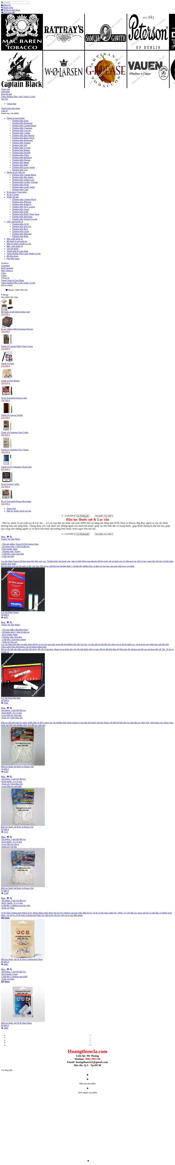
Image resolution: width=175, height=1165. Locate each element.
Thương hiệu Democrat (22, 123)
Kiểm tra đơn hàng (11, 10)
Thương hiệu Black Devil (23, 138)
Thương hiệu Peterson (21, 202)
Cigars (4, 275)
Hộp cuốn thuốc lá (15, 239)
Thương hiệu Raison (21, 150)
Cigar (3, 273)
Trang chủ (5, 89)
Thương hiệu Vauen (20, 209)
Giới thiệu (5, 92)
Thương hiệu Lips (20, 170)
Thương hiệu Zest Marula (23, 135)
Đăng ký (7, 5)
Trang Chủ (11, 508)
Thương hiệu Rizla (20, 236)
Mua (4, 537)
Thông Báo (11, 104)
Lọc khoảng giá (83, 516)
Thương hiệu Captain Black (24, 125)
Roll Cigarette (7, 268)
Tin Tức (4, 99)
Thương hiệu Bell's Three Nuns (25, 214)
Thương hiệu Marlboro (22, 157)
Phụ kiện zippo (13, 258)
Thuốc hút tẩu (13, 197)
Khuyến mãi (6, 94)
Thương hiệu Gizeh (20, 231)
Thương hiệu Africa (20, 155)
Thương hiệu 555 (19, 145)
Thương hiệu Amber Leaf (23, 180)
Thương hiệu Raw (20, 229)
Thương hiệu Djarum (21, 160)
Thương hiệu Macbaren (22, 217)
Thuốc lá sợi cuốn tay (16, 172)
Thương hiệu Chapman (22, 128)
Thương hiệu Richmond (22, 140)
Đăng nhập (8, 7)
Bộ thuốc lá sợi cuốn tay (17, 241)
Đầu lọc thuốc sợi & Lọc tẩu (19, 244)
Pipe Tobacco (7, 270)
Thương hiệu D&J (20, 165)
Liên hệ (4, 111)
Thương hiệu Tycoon (21, 148)
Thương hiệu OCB (20, 224)
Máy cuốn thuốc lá (15, 246)
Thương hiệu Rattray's (21, 204)
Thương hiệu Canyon (21, 130)
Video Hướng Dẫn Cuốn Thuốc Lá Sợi (18, 96)
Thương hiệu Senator (21, 143)
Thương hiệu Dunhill (21, 153)
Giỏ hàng (9, 12)
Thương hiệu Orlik (20, 212)
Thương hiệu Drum (20, 185)
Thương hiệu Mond (20, 162)
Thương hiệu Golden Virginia (25, 182)
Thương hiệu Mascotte (22, 234)
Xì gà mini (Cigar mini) (17, 192)
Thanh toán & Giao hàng (17, 251)
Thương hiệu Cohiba (21, 133)
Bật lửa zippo (12, 256)
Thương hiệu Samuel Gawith (24, 219)
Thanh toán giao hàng (10, 108)
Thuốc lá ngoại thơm (15, 118)
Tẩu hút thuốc (13, 249)
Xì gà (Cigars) (13, 194)
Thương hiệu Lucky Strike (23, 167)
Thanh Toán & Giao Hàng (12, 280)
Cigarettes (5, 265)
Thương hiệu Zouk (20, 121)
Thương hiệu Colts (20, 189)
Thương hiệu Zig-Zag (21, 226)
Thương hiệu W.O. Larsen (23, 207)
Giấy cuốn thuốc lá (15, 221)
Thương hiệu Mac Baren (22, 177)
